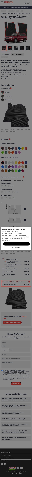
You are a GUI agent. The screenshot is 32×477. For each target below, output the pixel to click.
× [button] (28, 228)
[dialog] (16, 238)
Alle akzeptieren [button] (16, 244)
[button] (16, 247)
